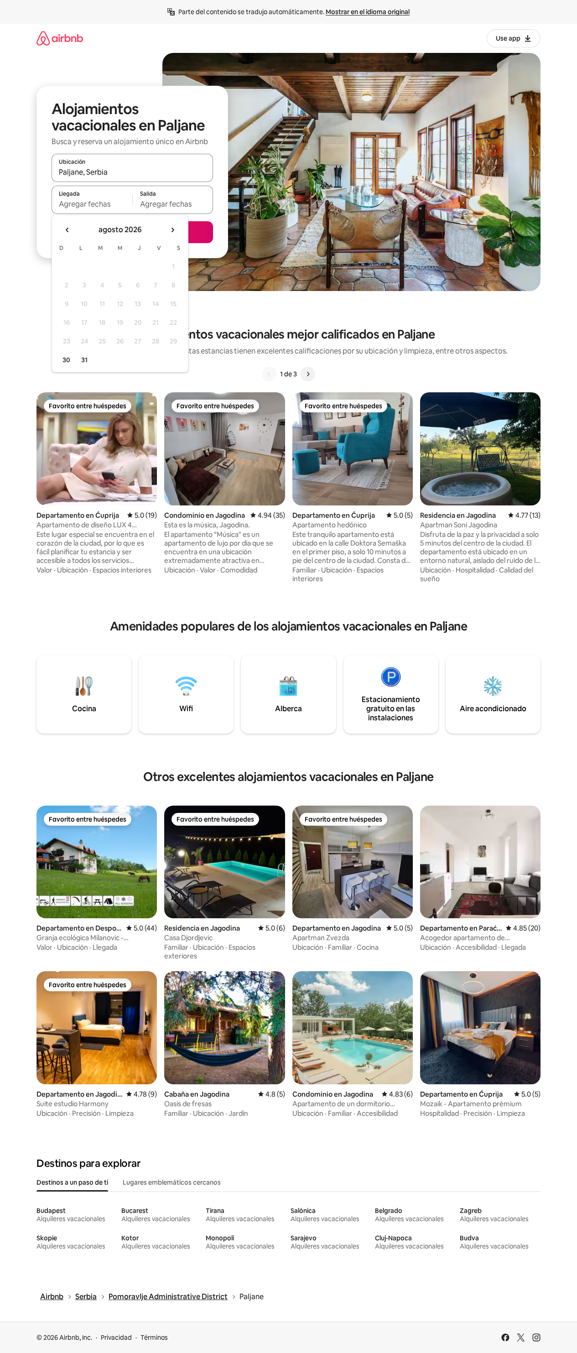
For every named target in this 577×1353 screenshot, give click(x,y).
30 (66, 360)
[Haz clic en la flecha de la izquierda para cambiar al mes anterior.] (67, 230)
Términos (154, 1337)
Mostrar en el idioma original (368, 12)
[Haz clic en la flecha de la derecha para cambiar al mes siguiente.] (172, 230)
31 (84, 360)
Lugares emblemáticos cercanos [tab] (172, 1182)
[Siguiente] (308, 374)
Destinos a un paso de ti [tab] (72, 1182)
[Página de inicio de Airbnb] (59, 38)
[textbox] (92, 203)
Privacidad (116, 1337)
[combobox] (132, 172)
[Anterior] (269, 374)
